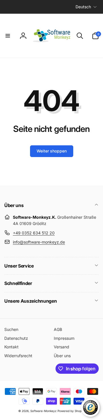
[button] (7, 35)
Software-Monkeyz (43, 411)
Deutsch (83, 6)
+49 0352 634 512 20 (34, 232)
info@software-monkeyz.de (39, 242)
